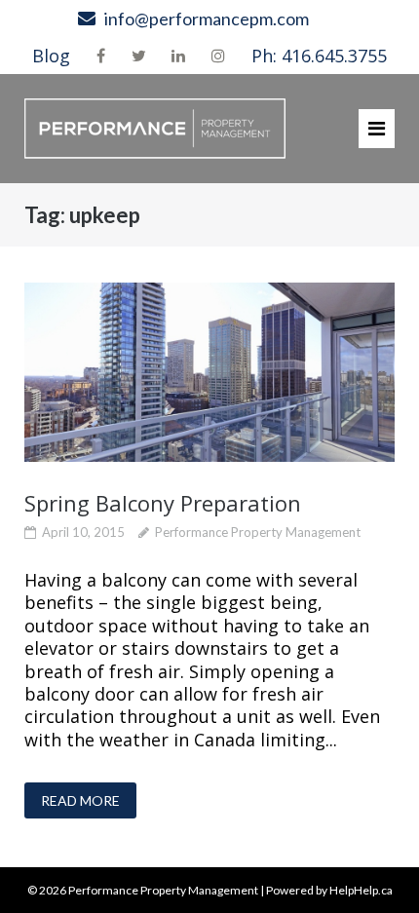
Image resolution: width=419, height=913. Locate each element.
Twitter (139, 55)
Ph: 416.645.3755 (319, 55)
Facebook (100, 55)
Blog (51, 55)
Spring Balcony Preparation (162, 502)
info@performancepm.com (206, 18)
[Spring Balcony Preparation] (209, 372)
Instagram (218, 55)
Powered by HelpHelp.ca (329, 890)
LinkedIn (178, 55)
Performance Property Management (258, 532)
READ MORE (80, 800)
